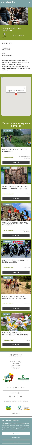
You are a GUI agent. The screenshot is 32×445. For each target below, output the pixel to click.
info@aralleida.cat (16, 367)
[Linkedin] (24, 387)
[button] (29, 2)
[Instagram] (8, 387)
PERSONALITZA (16, 437)
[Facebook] (11, 387)
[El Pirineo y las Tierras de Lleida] (23, 410)
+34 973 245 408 (16, 365)
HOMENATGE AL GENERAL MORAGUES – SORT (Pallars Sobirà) (15, 334)
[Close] (24, 88)
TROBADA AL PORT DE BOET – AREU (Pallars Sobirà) (15, 224)
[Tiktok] (18, 387)
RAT (13, 413)
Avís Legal (17, 413)
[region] (16, 431)
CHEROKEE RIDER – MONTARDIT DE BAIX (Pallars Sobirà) (15, 261)
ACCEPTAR (16, 433)
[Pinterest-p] (21, 387)
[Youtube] (16, 387)
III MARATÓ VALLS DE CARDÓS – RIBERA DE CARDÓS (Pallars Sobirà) (15, 297)
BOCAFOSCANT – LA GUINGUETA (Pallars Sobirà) (14, 150)
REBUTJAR (16, 442)
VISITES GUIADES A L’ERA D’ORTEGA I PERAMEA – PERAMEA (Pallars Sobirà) (15, 187)
